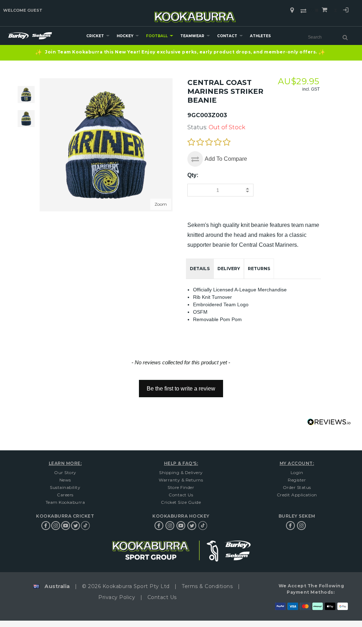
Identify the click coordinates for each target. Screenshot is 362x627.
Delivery (228, 268)
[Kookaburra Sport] (195, 14)
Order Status (297, 487)
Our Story (65, 472)
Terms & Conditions (207, 586)
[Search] (345, 37)
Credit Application (297, 494)
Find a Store (292, 10)
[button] (181, 385)
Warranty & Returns (181, 480)
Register (297, 480)
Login (346, 11)
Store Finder (181, 487)
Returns (259, 268)
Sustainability (65, 487)
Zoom (160, 204)
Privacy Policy (116, 597)
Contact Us (181, 494)
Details (200, 268)
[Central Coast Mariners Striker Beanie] (26, 118)
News (65, 480)
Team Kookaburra (65, 502)
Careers (65, 494)
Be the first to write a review (181, 389)
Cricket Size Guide (181, 502)
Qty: (192, 175)
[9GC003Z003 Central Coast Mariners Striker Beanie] (26, 94)
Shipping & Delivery (181, 472)
